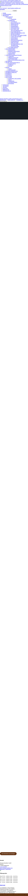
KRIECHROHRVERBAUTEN (18, 32)
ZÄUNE (10, 66)
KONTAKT (5, 88)
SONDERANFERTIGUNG (11, 71)
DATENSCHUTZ (7, 91)
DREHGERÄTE (14, 24)
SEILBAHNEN (14, 39)
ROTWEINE (11, 83)
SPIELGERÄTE (9, 16)
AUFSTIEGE (14, 21)
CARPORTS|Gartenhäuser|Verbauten (13, 55)
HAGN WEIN (8, 77)
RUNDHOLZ (8, 73)
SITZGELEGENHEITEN (16, 40)
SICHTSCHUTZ (12, 63)
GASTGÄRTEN (12, 52)
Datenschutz (8, 869)
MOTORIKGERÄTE (13, 47)
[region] (14, 111)
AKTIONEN (5, 86)
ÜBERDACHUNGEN (13, 57)
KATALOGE (6, 84)
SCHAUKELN (14, 37)
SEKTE (10, 79)
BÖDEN (7, 67)
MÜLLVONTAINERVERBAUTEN (16, 60)
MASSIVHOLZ (11, 50)
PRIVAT (10, 18)
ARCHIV (5, 87)
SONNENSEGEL (15, 41)
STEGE (10, 68)
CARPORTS (11, 56)
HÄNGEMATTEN (15, 28)
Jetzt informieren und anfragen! (8, 853)
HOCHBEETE (8, 61)
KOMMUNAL (11, 20)
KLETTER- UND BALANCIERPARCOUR (16, 30)
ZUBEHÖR (13, 19)
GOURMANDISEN (12, 82)
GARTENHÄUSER (12, 58)
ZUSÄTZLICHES (15, 46)
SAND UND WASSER (16, 36)
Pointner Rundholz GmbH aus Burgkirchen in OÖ (11, 98)
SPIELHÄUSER (14, 42)
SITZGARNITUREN (10, 49)
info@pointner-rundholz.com (14, 0)
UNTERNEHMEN (7, 14)
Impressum (2, 869)
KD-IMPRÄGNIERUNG (11, 72)
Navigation (2, 9)
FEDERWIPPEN (14, 26)
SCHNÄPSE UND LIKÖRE (14, 78)
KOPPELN (10, 65)
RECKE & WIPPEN (15, 34)
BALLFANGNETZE (15, 23)
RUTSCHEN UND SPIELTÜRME (19, 35)
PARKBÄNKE (11, 53)
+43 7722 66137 (3, 0)
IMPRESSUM (6, 89)
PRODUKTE (6, 15)
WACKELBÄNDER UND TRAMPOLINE (17, 44)
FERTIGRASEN (12, 70)
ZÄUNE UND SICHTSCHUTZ (12, 62)
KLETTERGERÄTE (15, 31)
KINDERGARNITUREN (14, 51)
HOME (4, 13)
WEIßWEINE (11, 81)
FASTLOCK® (8, 76)
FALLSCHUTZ (14, 25)
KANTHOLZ (8, 74)
